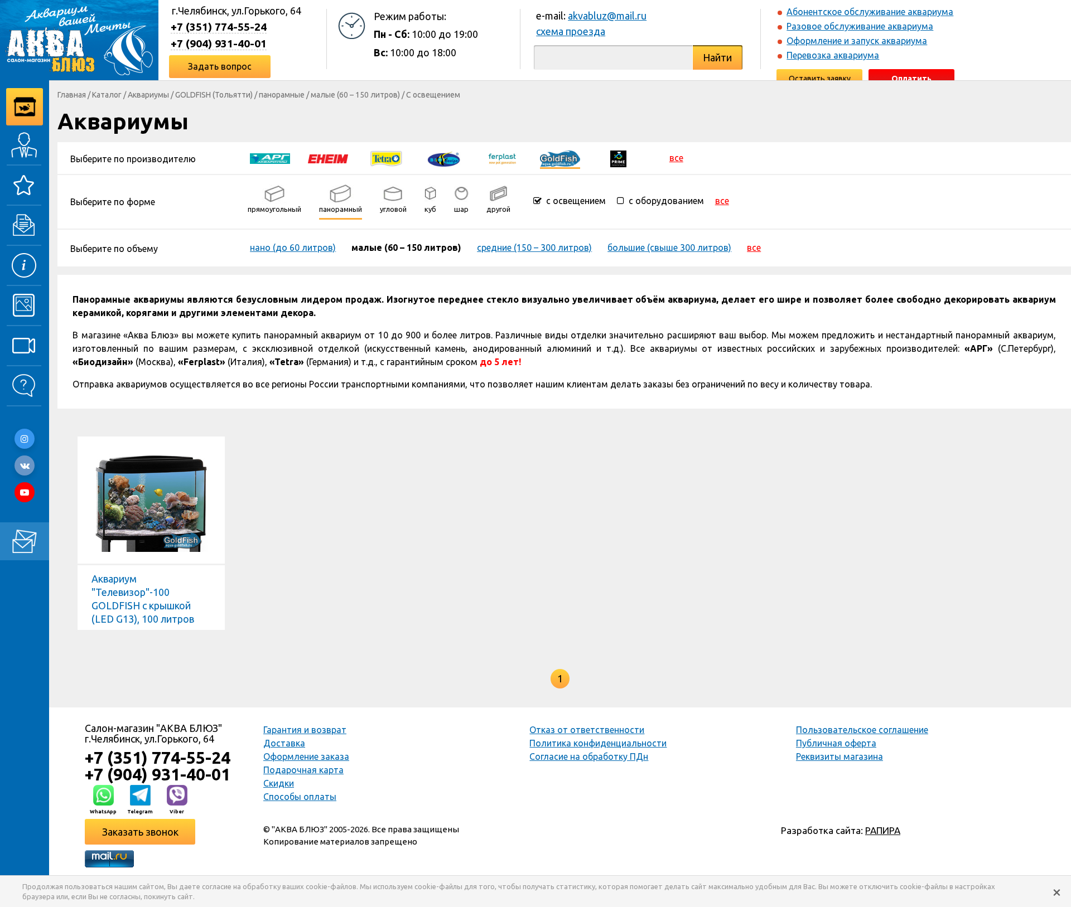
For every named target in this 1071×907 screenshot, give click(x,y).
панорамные (282, 94)
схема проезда (570, 31)
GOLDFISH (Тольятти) (214, 94)
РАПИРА (882, 830)
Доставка (284, 743)
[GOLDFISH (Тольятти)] (560, 157)
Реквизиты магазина (839, 756)
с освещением (575, 201)
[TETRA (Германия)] (386, 157)
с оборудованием (665, 201)
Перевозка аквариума (833, 55)
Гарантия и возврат (304, 730)
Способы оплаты (299, 797)
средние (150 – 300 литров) (534, 247)
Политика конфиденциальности (598, 743)
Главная (71, 94)
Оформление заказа (306, 756)
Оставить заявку (820, 78)
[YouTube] (25, 492)
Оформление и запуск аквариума (857, 41)
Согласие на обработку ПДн (588, 756)
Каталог (107, 94)
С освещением (433, 94)
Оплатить (911, 78)
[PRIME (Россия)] (618, 157)
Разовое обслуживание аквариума (860, 26)
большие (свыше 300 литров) (669, 247)
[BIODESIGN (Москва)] (444, 157)
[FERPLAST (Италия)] (502, 157)
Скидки (278, 783)
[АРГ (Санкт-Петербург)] (270, 157)
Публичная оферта (836, 743)
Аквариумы (148, 94)
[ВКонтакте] (25, 465)
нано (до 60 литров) (293, 247)
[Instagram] (25, 439)
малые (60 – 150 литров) (355, 94)
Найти (717, 57)
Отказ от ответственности (586, 730)
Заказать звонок (140, 831)
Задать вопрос (220, 66)
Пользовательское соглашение (862, 730)
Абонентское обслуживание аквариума (870, 12)
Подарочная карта (303, 770)
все (676, 158)
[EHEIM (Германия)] (328, 157)
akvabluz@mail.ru (607, 15)
